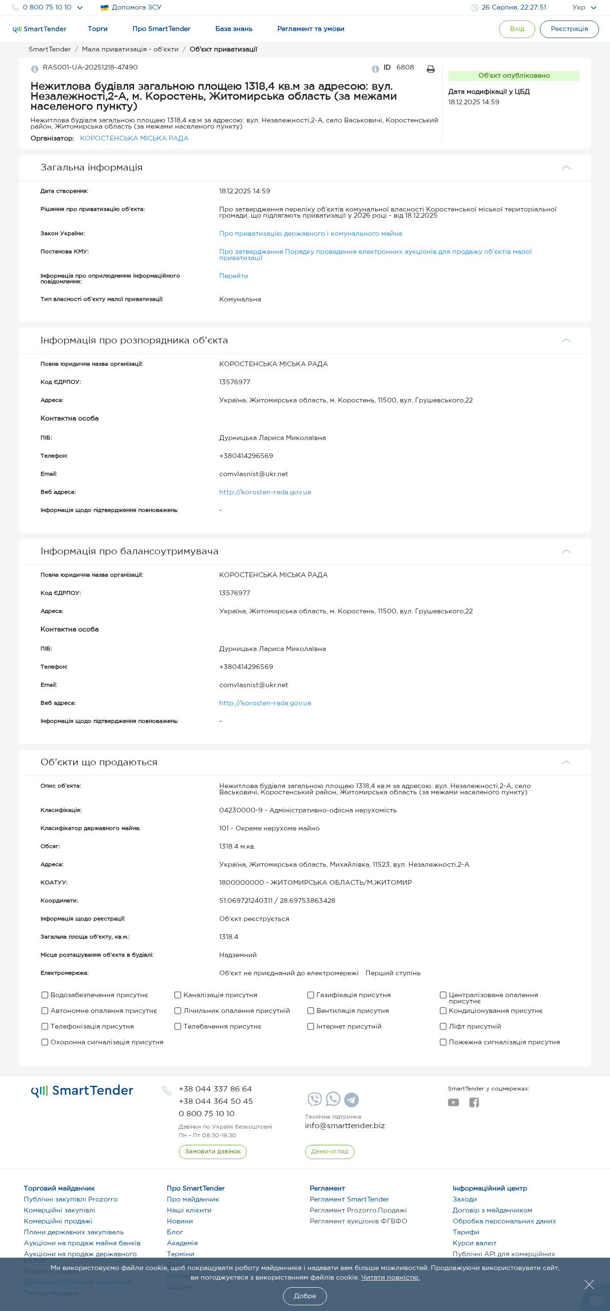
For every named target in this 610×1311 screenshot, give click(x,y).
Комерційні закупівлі (59, 1210)
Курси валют (475, 1243)
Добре (305, 1296)
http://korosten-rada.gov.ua (265, 492)
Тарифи (466, 1232)
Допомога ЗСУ (137, 7)
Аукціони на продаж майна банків (82, 1243)
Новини (180, 1221)
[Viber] (313, 1103)
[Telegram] (350, 1103)
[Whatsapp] (332, 1104)
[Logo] (39, 29)
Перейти (233, 276)
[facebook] (473, 1105)
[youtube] (453, 1105)
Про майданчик (193, 1199)
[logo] (82, 1091)
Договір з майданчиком (492, 1210)
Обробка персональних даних (504, 1221)
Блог (175, 1232)
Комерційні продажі (58, 1221)
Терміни (180, 1254)
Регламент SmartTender (349, 1199)
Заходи (465, 1199)
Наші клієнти (189, 1210)
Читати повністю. (390, 1278)
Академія (182, 1243)
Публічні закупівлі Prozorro (71, 1199)
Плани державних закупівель (74, 1232)
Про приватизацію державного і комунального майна (310, 234)
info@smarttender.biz (345, 1126)
